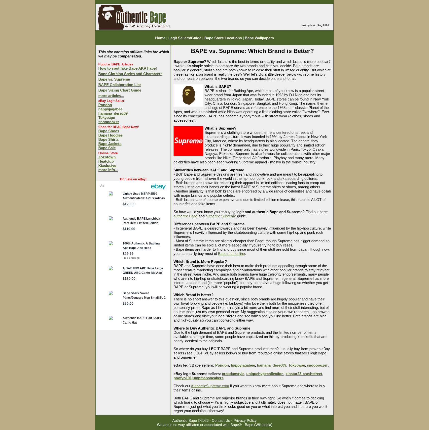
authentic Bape (186, 216)
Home (160, 38)
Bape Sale (107, 148)
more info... (108, 170)
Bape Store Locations (223, 38)
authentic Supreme (221, 216)
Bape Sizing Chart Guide (119, 90)
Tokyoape (106, 117)
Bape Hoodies (110, 135)
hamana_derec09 (113, 113)
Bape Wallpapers (259, 38)
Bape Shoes (108, 131)
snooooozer (108, 122)
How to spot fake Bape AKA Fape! (127, 68)
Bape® (236, 425)
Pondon (105, 105)
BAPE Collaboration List (119, 85)
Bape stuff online (231, 253)
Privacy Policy (245, 420)
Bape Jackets (109, 144)
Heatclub (106, 161)
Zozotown (107, 157)
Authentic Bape (184, 420)
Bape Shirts (108, 139)
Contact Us (221, 420)
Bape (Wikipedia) (258, 425)
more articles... (111, 96)
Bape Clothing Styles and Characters (130, 74)
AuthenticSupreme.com (210, 386)
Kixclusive (107, 165)
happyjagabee (110, 109)
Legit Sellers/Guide (184, 38)
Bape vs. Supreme (114, 79)
